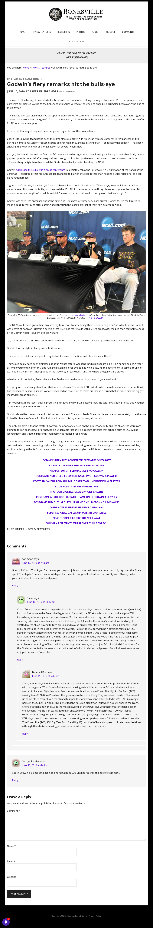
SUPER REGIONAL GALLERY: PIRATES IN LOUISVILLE (76, 512)
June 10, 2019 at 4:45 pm (35, 765)
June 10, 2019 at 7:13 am (35, 562)
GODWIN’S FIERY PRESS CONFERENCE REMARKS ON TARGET (76, 460)
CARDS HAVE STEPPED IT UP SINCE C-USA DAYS (76, 507)
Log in (84, 916)
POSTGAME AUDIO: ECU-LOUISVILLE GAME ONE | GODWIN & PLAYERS (76, 497)
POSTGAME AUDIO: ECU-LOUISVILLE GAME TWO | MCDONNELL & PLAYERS (76, 481)
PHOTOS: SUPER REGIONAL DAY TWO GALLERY (76, 470)
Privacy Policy (95, 916)
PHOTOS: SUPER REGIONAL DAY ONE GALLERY (76, 491)
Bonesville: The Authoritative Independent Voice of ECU (77, 14)
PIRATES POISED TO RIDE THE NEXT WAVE (76, 518)
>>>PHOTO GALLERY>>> (95, 318)
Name (11, 846)
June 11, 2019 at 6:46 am (45, 676)
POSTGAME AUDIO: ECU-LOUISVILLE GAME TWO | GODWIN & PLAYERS (76, 476)
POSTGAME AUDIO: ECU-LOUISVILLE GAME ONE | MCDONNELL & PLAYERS (76, 502)
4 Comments (69, 91)
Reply (15, 585)
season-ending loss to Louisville (74, 315)
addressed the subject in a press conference (40, 170)
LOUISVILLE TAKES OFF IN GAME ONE (76, 486)
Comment (13, 810)
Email (11, 861)
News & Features (38, 529)
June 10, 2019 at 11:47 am (41, 602)
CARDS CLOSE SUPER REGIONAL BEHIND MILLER (76, 465)
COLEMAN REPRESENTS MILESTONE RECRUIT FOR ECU (76, 523)
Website (11, 876)
